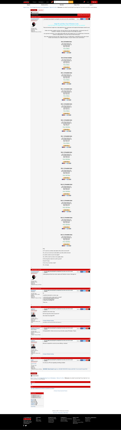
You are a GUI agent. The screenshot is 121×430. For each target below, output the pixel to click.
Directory (74, 418)
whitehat (52, 388)
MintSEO (33, 290)
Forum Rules (33, 406)
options (33, 309)
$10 (31, 388)
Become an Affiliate (64, 421)
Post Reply (34, 10)
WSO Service (75, 423)
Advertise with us (44, 4)
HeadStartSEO (35, 19)
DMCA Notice (65, 412)
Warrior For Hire (51, 421)
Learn (47, 2)
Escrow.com (87, 419)
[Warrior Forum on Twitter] (26, 425)
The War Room (51, 419)
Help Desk (62, 4)
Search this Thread (86, 14)
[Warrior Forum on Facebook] (23, 425)
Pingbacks (33, 403)
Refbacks (32, 404)
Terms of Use (55, 412)
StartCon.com (87, 421)
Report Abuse (38, 419)
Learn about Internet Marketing (66, 418)
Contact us (75, 421)
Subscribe (41, 10)
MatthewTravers (35, 328)
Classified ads (51, 422)
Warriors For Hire (53, 7)
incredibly (36, 388)
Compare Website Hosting (48, 320)
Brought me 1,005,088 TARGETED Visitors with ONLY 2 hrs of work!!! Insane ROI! (65, 369)
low (40, 388)
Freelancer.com (88, 418)
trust (50, 388)
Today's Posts (76, 4)
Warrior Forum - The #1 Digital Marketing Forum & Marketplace (36, 7)
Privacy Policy (60, 412)
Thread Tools (80, 14)
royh (32, 360)
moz (45, 388)
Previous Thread (57, 390)
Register (28, 4)
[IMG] (32, 401)
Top (61, 390)
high (33, 388)
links (39, 388)
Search (70, 2)
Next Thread (64, 390)
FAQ (37, 418)
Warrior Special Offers (52, 418)
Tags (32, 386)
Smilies (32, 400)
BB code (32, 399)
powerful (47, 388)
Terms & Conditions (76, 419)
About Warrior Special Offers (78, 422)
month (43, 388)
